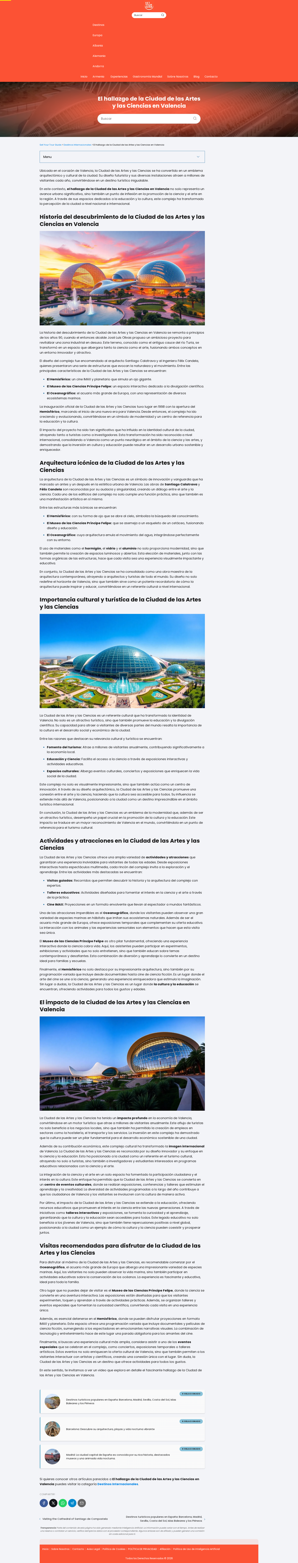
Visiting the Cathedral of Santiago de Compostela (75, 1519)
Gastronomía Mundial (147, 77)
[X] (53, 1503)
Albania (98, 46)
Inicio (84, 77)
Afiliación (165, 1549)
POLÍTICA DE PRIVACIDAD (142, 1549)
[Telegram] (72, 1503)
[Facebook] (44, 1503)
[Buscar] (162, 15)
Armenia (98, 77)
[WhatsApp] (63, 1503)
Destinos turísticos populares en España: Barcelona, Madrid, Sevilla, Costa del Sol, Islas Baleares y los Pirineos (164, 1519)
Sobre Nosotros (177, 77)
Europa (97, 35)
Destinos (98, 25)
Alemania (99, 56)
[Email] (82, 1503)
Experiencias (119, 77)
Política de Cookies (114, 1549)
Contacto (211, 77)
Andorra (98, 66)
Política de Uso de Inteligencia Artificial (196, 1549)
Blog (196, 77)
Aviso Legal (93, 1549)
